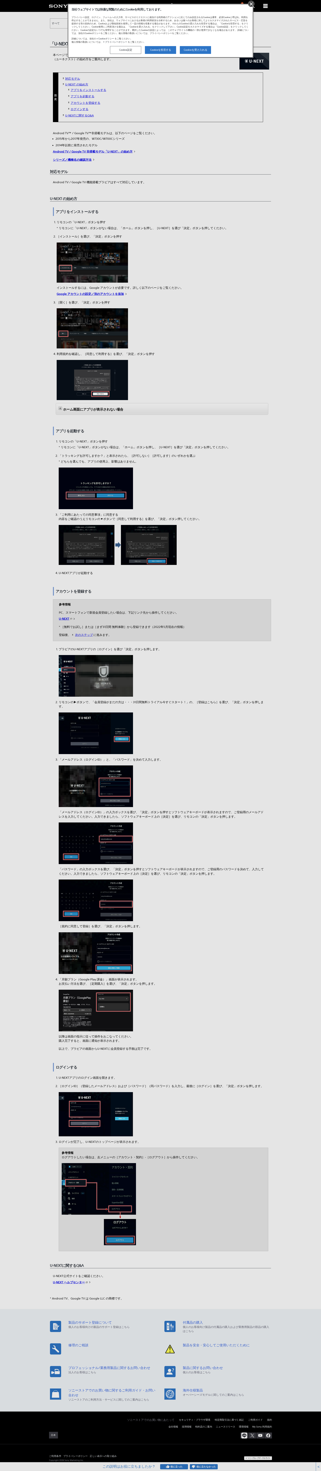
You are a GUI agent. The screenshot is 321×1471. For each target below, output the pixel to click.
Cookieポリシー (106, 38)
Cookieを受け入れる (195, 49)
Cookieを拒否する (160, 49)
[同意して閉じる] (251, 4)
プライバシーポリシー (116, 41)
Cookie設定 (125, 49)
